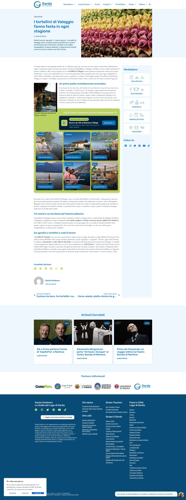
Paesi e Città (110, 421)
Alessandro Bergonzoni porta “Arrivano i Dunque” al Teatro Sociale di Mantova (92, 352)
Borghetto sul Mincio (136, 453)
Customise (12, 493)
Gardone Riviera (134, 435)
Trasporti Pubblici (88, 423)
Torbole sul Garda (135, 470)
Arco (131, 442)
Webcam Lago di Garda (89, 434)
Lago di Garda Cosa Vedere (115, 453)
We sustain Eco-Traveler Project (116, 412)
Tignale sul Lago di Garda (137, 468)
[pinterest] (53, 410)
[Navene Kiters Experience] (77, 176)
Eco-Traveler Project (113, 407)
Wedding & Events (136, 119)
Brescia (131, 417)
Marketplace (68, 4)
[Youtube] (144, 145)
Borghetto (80, 69)
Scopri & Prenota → (100, 157)
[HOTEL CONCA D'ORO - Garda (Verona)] (104, 146)
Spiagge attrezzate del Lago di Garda (116, 456)
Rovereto (132, 463)
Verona (36, 71)
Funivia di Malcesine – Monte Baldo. (115, 450)
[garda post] (44, 386)
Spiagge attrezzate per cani (115, 460)
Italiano (142, 4)
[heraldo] (63, 386)
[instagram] (42, 410)
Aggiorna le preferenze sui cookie (70, 494)
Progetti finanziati (112, 409)
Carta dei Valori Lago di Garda (92, 409)
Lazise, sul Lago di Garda (137, 427)
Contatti (85, 411)
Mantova (44, 71)
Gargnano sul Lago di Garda (138, 440)
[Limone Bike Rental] (49, 146)
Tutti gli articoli (50, 284)
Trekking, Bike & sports (113, 431)
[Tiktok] (148, 145)
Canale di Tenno (134, 432)
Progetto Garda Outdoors (90, 406)
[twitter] (47, 410)
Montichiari (133, 455)
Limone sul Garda (135, 430)
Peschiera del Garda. (136, 475)
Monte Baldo (110, 444)
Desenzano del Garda (136, 422)
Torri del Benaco (134, 445)
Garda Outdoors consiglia (114, 441)
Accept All (38, 493)
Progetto (106, 4)
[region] (25, 487)
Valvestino (109, 462)
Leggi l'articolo (42, 355)
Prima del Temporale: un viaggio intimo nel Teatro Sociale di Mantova (130, 352)
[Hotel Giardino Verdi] (104, 176)
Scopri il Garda (83, 4)
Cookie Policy (57, 494)
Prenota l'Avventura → (45, 157)
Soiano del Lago (134, 437)
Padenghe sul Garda (136, 458)
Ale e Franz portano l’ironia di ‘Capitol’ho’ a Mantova (52, 350)
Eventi (97, 4)
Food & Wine (38, 16)
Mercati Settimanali (88, 420)
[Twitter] (135, 145)
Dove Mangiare (137, 93)
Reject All (25, 493)
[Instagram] (130, 145)
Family (108, 429)
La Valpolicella (134, 447)
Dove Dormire (136, 81)
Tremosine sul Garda (136, 478)
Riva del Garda (134, 460)
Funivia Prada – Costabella (115, 446)
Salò (130, 465)
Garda (131, 425)
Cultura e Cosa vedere (113, 426)
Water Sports (110, 434)
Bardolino (132, 420)
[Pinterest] (139, 145)
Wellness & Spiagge (112, 436)
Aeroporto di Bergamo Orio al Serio (89, 430)
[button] (149, 4)
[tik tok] (65, 410)
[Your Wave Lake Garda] (49, 176)
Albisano (132, 450)
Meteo (131, 4)
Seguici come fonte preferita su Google (58, 417)
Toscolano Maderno (136, 473)
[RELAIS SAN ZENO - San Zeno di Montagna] (77, 146)
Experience (136, 107)
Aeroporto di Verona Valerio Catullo (89, 426)
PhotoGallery (120, 4)
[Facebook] (125, 145)
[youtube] (59, 410)
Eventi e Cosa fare (112, 424)
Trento (131, 415)
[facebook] (36, 410)
